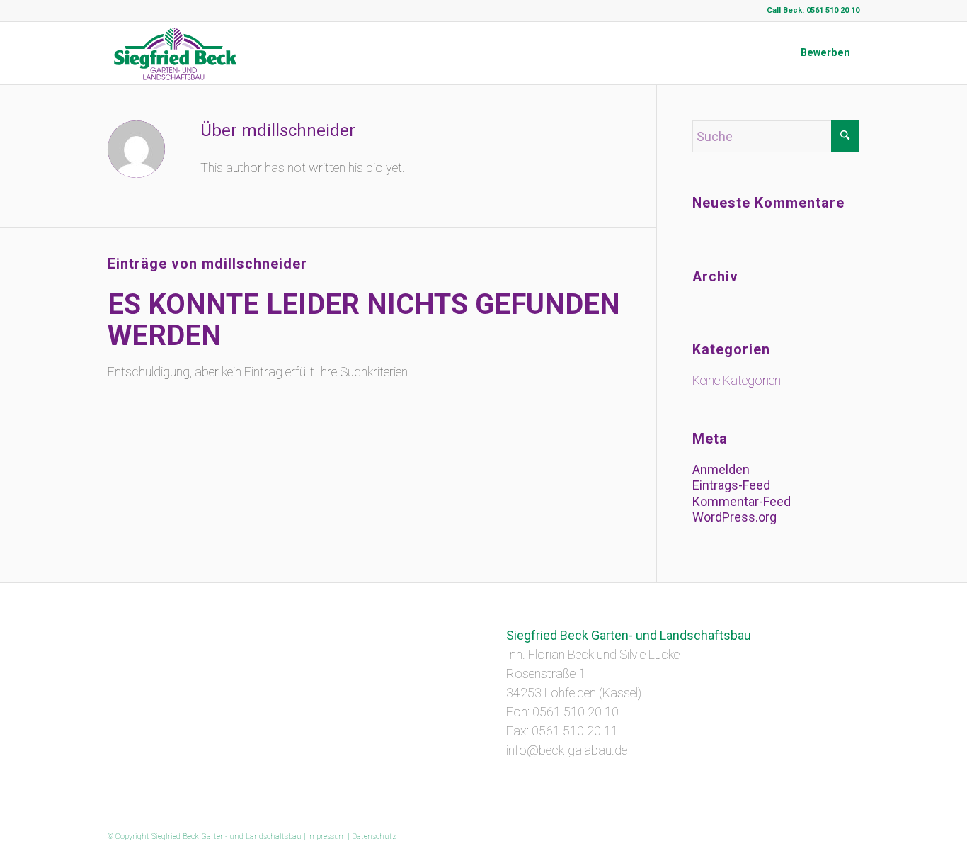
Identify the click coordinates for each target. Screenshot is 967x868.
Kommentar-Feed (741, 501)
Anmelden (721, 469)
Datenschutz (374, 836)
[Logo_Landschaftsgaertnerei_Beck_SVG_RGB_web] (176, 53)
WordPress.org (734, 516)
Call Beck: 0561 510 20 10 (813, 10)
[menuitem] (825, 53)
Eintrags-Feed (731, 485)
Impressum (326, 836)
